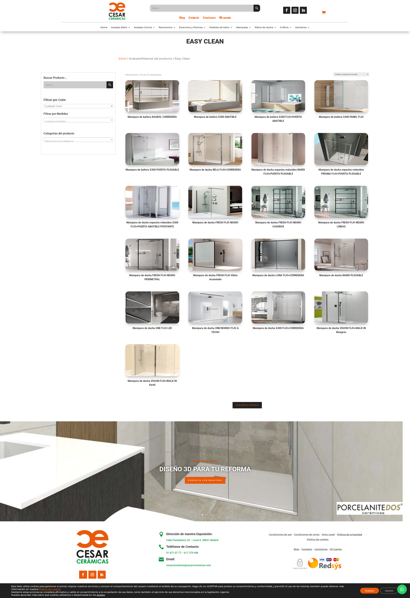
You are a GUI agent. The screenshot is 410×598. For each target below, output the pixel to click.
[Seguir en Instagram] (295, 10)
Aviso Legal (328, 534)
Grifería (284, 27)
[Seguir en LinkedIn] (303, 10)
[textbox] (78, 121)
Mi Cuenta (336, 549)
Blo (296, 549)
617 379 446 (191, 552)
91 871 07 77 (173, 552)
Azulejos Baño (119, 27)
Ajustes (389, 590)
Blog (182, 18)
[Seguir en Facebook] (286, 10)
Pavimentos (165, 27)
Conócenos (209, 18)
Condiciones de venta (306, 534)
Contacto (194, 18)
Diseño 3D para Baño (205, 460)
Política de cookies (317, 539)
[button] (402, 589)
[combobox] (78, 120)
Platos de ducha (264, 27)
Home (103, 27)
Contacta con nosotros (205, 480)
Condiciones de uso (280, 534)
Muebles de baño (219, 27)
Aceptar (369, 590)
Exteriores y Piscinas (191, 27)
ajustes (101, 595)
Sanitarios (301, 27)
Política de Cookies (50, 589)
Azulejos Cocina (143, 27)
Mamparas (242, 27)
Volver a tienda (247, 405)
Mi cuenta (225, 18)
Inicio (122, 58)
